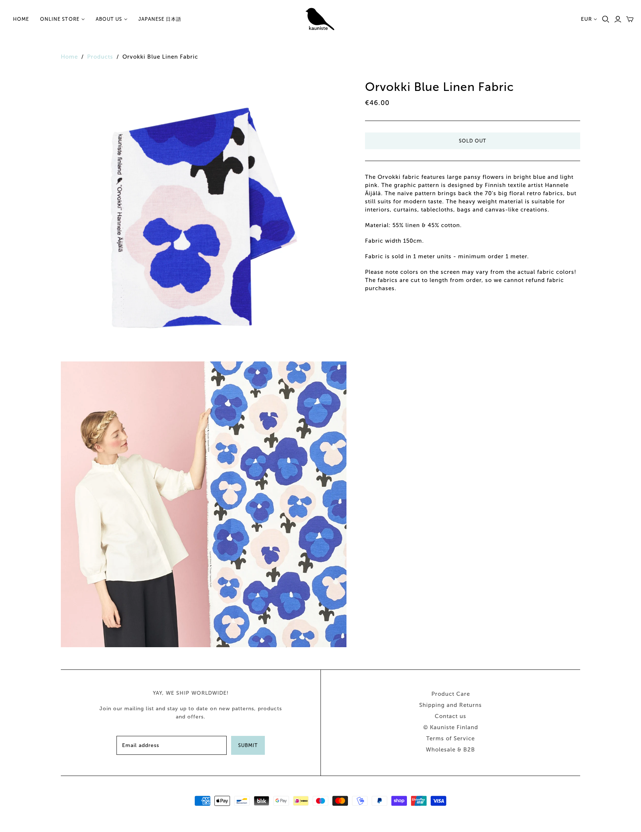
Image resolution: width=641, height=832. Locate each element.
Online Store (59, 19)
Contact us (450, 716)
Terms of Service (450, 738)
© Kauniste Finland (450, 727)
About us (109, 19)
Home (21, 19)
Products (100, 56)
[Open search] (605, 19)
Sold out (472, 141)
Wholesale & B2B (450, 749)
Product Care (450, 694)
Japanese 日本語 (159, 19)
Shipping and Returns (450, 705)
